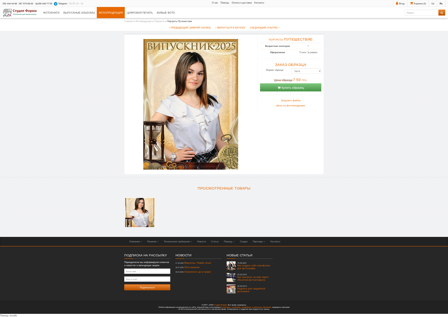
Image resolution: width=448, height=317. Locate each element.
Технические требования (177, 241)
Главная (128, 21)
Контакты (259, 2)
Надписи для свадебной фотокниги (251, 289)
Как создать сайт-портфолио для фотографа (253, 266)
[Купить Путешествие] (139, 212)
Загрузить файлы (291, 100)
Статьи (215, 241)
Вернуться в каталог (231, 27)
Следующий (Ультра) (264, 27)
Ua (432, 3)
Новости (201, 241)
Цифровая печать (140, 12)
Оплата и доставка (242, 2)
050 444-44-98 (10, 3)
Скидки (243, 241)
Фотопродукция (111, 12)
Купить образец (292, 87)
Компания (135, 241)
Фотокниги (51, 12)
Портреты (159, 21)
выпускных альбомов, (231, 307)
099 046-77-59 (45, 3)
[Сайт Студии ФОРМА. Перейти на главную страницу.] (21, 12)
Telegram (62, 3)
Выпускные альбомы (79, 12)
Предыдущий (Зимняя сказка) (190, 27)
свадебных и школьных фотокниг (256, 307)
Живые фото (166, 12)
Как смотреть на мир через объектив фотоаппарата (252, 277)
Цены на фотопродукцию (290, 105)
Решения (152, 241)
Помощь (224, 2)
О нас (215, 2)
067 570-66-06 (26, 3)
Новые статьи (239, 255)
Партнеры (258, 241)
